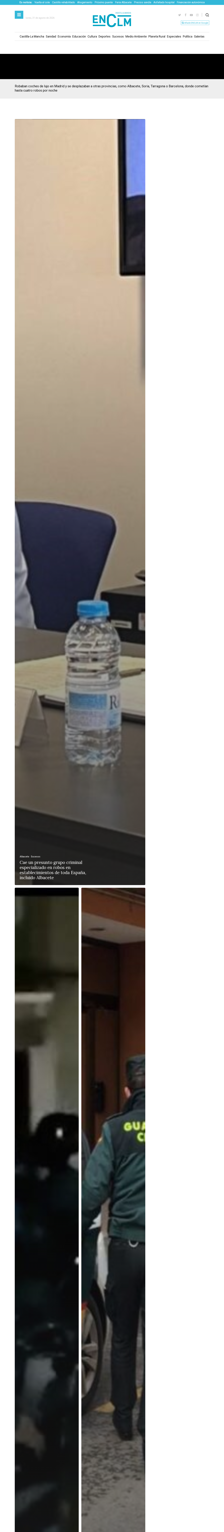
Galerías (199, 36)
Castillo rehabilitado (63, 2)
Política (187, 36)
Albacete (24, 856)
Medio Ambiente (136, 36)
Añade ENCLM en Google (196, 23)
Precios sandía (142, 2)
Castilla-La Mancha (32, 36)
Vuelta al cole (42, 2)
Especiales (174, 36)
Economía (64, 36)
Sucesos (118, 36)
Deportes (105, 36)
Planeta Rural (156, 36)
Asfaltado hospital (163, 2)
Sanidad (51, 36)
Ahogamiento (84, 2)
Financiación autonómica (191, 2)
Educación (79, 36)
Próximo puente (104, 2)
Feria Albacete (123, 2)
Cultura (92, 36)
